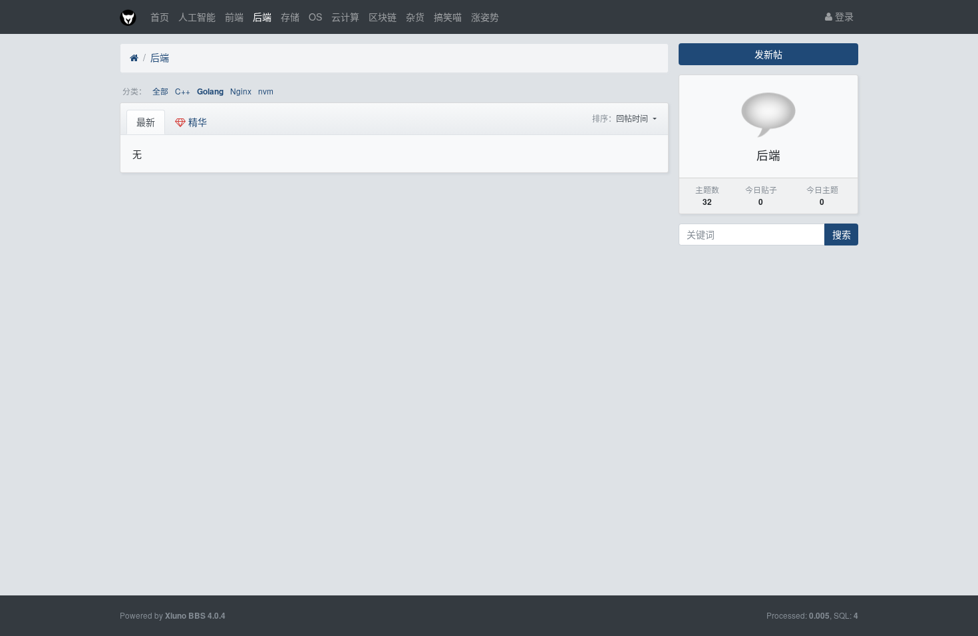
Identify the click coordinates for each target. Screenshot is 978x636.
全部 (160, 90)
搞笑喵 (448, 16)
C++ (182, 90)
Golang (210, 91)
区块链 (383, 16)
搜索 (841, 234)
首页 (159, 16)
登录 (843, 16)
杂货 (415, 16)
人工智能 (197, 16)
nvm (265, 90)
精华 (196, 121)
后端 (262, 16)
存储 (290, 16)
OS (315, 16)
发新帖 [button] (768, 54)
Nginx (240, 90)
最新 (145, 121)
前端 (234, 16)
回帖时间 (633, 118)
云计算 (345, 16)
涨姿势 (485, 16)
